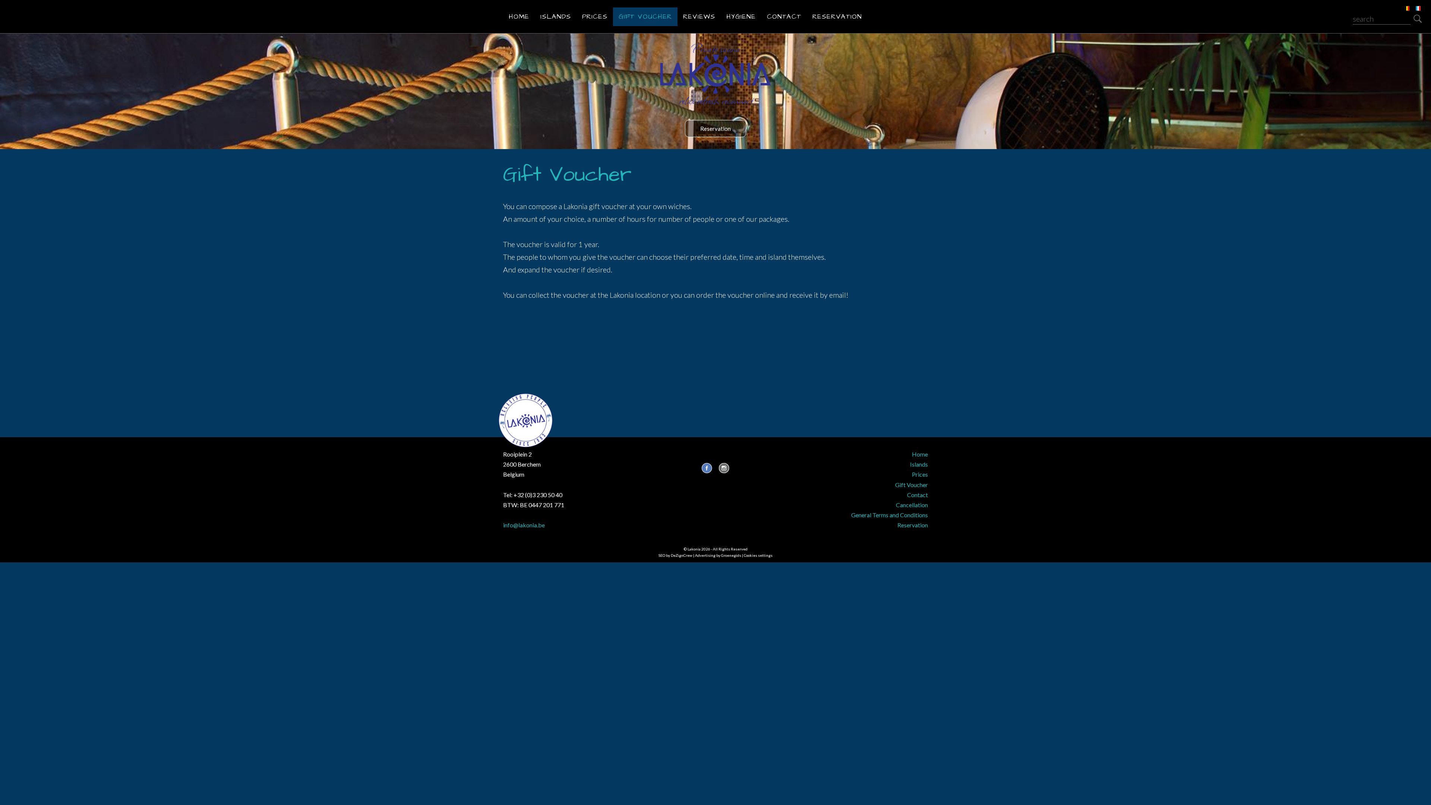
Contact (784, 16)
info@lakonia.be (524, 524)
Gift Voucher (645, 16)
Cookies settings (758, 555)
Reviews (699, 16)
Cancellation (912, 504)
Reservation (837, 16)
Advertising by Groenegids (718, 555)
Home (519, 16)
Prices (594, 16)
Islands (555, 16)
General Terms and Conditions (889, 514)
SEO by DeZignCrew (675, 555)
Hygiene (741, 16)
